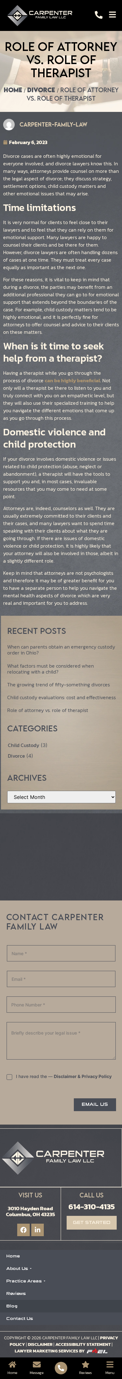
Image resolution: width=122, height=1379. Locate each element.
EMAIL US (95, 1104)
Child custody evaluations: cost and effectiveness (61, 697)
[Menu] (110, 1364)
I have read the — (64, 1076)
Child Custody (24, 745)
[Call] (99, 15)
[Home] (12, 1364)
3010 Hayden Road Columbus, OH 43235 (30, 1211)
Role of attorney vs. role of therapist (47, 710)
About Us (17, 1268)
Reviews (16, 1293)
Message (36, 1373)
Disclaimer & (67, 1076)
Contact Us (19, 1318)
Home (13, 89)
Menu (109, 1373)
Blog (12, 1306)
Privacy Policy (97, 1076)
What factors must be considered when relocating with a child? (50, 668)
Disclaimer (40, 1344)
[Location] (85, 1364)
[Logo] (41, 15)
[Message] (37, 1364)
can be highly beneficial (72, 380)
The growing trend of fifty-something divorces (58, 684)
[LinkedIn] (37, 1230)
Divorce (42, 89)
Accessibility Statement (83, 1344)
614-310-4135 (92, 1206)
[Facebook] (23, 1230)
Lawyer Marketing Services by (50, 1351)
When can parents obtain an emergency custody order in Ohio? (61, 649)
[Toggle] (112, 14)
